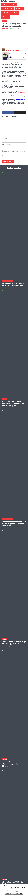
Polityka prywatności (17, 893)
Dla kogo (12, 4)
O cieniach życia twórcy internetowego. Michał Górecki (11, 764)
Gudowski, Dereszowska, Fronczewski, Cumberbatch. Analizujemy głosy (13, 403)
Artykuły (4, 281)
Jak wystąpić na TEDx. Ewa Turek (13, 883)
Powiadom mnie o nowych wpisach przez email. (13, 157)
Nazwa (4, 133)
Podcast (4, 4)
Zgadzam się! (8, 893)
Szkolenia (15, 12)
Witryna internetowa (6, 144)
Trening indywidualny (8, 8)
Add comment (5, 28)
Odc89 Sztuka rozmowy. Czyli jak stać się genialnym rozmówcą (14, 644)
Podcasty (5, 21)
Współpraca (5, 16)
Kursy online (5, 12)
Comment (4, 119)
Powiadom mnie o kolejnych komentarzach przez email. (13, 152)
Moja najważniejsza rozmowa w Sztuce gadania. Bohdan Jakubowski (14, 524)
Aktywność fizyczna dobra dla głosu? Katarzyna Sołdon (14, 284)
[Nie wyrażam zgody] (26, 890)
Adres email (5, 138)
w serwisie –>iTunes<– (19, 92)
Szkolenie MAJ (19, 8)
